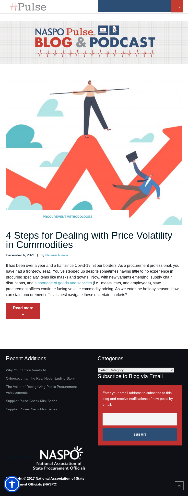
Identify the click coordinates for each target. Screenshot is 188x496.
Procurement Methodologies (68, 216)
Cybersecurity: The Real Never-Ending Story (40, 378)
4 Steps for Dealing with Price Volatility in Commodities (89, 240)
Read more (26, 312)
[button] (12, 484)
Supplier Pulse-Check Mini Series (31, 401)
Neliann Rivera (56, 255)
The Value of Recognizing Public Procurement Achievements (41, 389)
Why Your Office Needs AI (26, 370)
